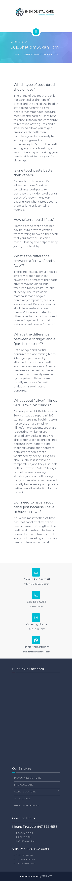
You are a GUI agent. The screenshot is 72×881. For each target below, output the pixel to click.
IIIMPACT (47, 876)
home (17, 54)
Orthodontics (22, 798)
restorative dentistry (27, 805)
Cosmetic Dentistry (25, 791)
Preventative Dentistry (27, 778)
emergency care (23, 785)
